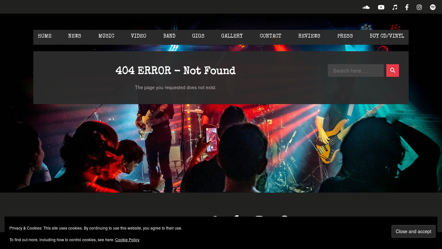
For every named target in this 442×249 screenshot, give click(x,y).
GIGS (198, 36)
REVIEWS (309, 36)
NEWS (74, 36)
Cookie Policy (127, 239)
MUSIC (106, 36)
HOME (44, 36)
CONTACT (271, 36)
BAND (169, 36)
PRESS (345, 36)
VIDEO (138, 36)
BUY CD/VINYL (387, 36)
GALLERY (232, 36)
